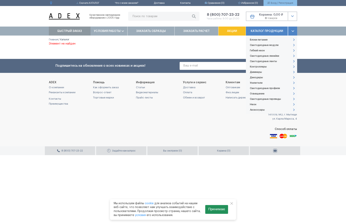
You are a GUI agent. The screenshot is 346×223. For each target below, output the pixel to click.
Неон (253, 104)
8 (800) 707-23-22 (223, 14)
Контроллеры (258, 66)
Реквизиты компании (62, 92)
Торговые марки (103, 97)
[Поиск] (193, 16)
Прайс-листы (144, 97)
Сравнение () (215, 3)
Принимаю (216, 209)
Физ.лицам (232, 92)
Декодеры (256, 77)
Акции (232, 31)
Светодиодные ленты (263, 61)
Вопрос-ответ (102, 92)
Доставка (159, 3)
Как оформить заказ (106, 87)
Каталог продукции (267, 31)
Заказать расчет (196, 31)
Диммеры (256, 72)
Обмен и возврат (194, 97)
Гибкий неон (257, 50)
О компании (56, 87)
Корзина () (223, 151)
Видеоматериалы (147, 92)
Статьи (140, 87)
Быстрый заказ (69, 31)
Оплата (187, 92)
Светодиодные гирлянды (265, 99)
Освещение (257, 93)
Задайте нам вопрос (122, 151)
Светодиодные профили (265, 88)
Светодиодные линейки (264, 56)
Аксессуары (257, 110)
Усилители (256, 83)
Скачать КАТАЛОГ (88, 3)
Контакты (185, 3)
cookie (149, 203)
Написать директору (239, 97)
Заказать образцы (151, 31)
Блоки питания (259, 40)
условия (140, 215)
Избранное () (249, 3)
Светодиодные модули (264, 45)
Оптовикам (233, 87)
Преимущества (58, 103)
